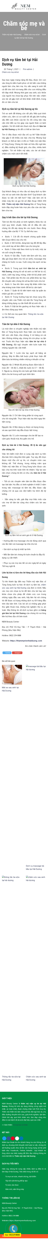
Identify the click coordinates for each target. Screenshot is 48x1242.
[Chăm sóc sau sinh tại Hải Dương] (36, 974)
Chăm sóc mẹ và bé (10, 72)
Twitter (7, 653)
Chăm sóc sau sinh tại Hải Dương (36, 1078)
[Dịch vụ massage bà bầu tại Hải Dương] (36, 764)
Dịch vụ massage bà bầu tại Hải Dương (35, 867)
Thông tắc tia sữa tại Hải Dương (11, 1078)
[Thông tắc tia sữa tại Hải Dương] (12, 974)
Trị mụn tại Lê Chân (20, 1125)
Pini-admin (27, 69)
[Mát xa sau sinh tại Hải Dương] (12, 674)
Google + (18, 653)
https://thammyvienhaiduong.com (26, 641)
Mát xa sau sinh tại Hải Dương (10, 689)
